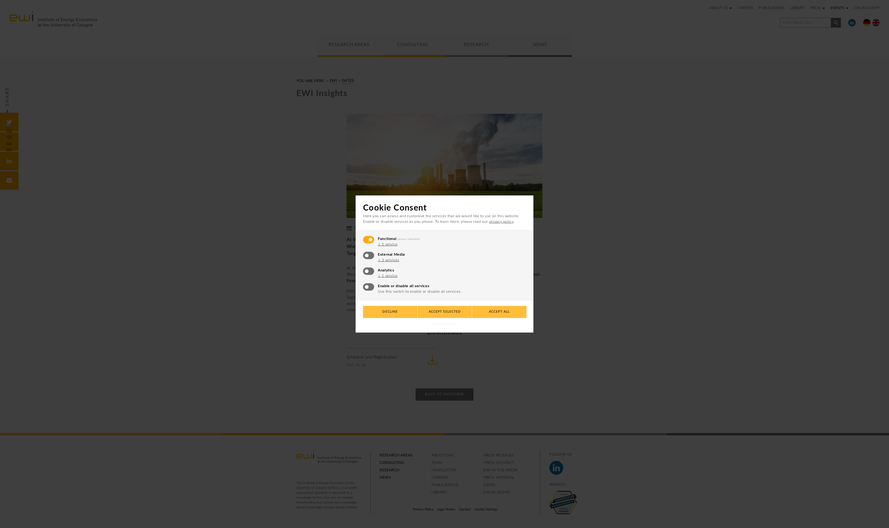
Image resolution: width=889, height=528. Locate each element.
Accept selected (445, 311)
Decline (390, 311)
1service (388, 244)
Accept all (499, 311)
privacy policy (501, 221)
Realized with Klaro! (444, 323)
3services (388, 260)
